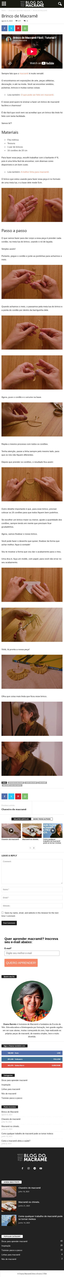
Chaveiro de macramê (13, 809)
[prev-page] (30, 847)
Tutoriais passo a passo (11, 1098)
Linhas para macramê (10, 1089)
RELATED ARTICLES (21, 819)
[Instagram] (29, 1169)
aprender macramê (16, 783)
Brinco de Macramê (9, 1112)
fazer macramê (31, 783)
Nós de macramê (8, 1094)
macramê (23, 73)
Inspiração (5, 1085)
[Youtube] (41, 1169)
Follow (56, 1059)
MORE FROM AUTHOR (41, 819)
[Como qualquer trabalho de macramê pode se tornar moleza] (53, 830)
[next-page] (33, 847)
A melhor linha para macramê (35, 172)
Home (3, 10)
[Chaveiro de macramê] (11, 830)
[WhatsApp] (25, 28)
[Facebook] (4, 28)
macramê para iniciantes (12, 785)
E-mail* (7, 948)
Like (58, 1053)
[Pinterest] (18, 28)
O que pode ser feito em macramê (37, 95)
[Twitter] (11, 28)
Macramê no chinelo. (30, 839)
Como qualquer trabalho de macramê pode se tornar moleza (52, 841)
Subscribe (56, 1065)
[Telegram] (35, 1169)
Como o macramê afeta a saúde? (15, 1141)
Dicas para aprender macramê (19, 10)
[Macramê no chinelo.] (32, 830)
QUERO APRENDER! (21, 962)
